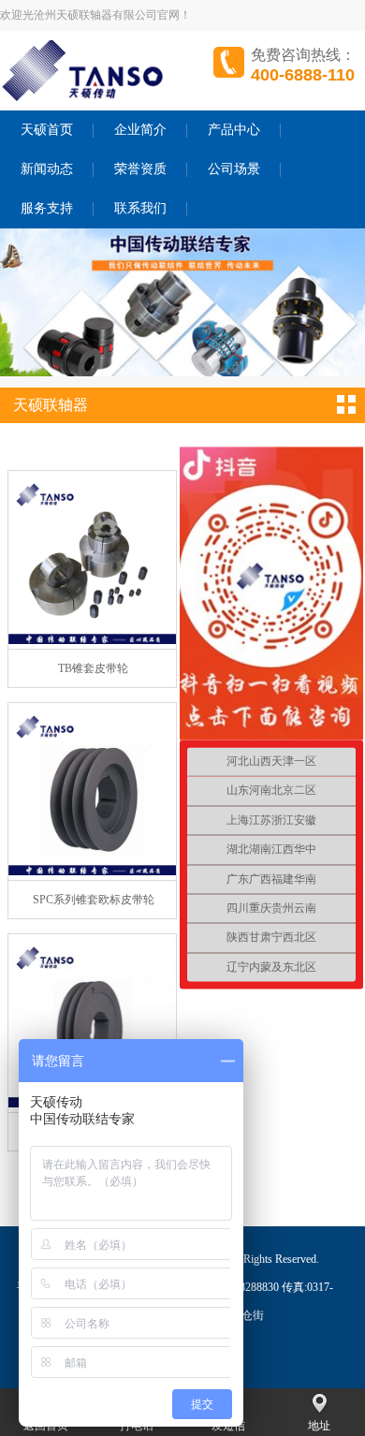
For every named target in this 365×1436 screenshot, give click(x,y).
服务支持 (47, 208)
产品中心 (234, 130)
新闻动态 (47, 169)
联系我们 (140, 208)
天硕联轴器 (50, 405)
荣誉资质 (140, 169)
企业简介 (140, 130)
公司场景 (234, 169)
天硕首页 (47, 130)
